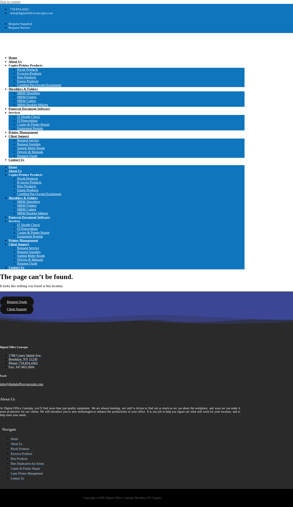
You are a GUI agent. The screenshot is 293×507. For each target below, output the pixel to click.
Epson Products (27, 81)
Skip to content (10, 2)
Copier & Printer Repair (33, 124)
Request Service (28, 140)
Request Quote (27, 156)
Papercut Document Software (29, 108)
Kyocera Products (29, 73)
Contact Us (16, 159)
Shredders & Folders (23, 89)
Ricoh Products (27, 69)
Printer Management (23, 132)
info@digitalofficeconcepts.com (21, 384)
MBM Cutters (26, 101)
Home (13, 57)
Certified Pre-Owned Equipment (39, 85)
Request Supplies (29, 144)
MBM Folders (26, 97)
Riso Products (26, 77)
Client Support (19, 136)
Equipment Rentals (30, 128)
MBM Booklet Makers (32, 105)
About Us (15, 61)
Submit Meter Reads (31, 148)
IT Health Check (28, 117)
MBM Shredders (28, 93)
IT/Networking (27, 120)
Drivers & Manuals (30, 152)
